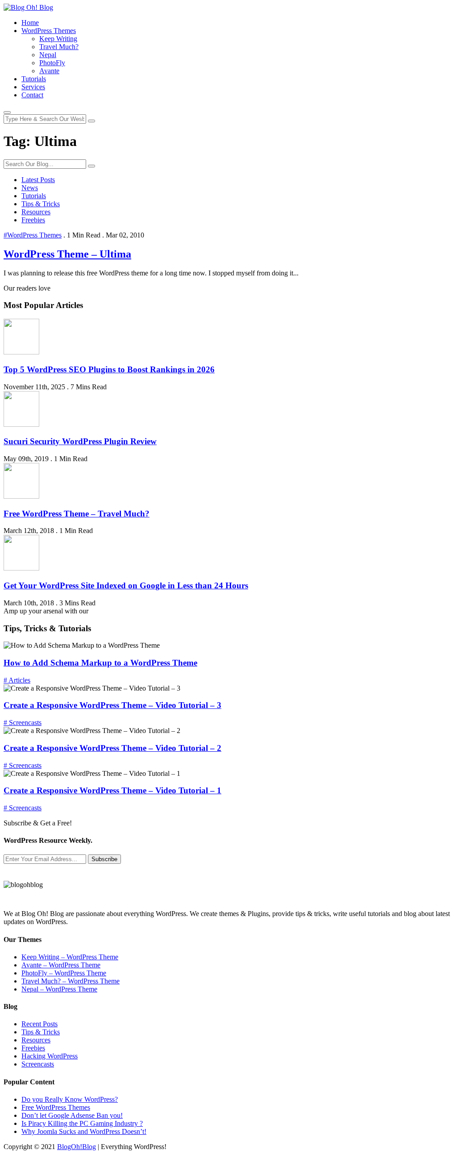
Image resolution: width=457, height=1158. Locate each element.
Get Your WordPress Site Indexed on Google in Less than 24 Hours (126, 585)
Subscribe (104, 859)
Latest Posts (38, 179)
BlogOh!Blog (76, 1146)
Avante (49, 71)
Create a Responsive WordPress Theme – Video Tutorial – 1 (112, 790)
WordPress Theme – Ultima (67, 254)
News (29, 188)
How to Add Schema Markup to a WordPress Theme (100, 662)
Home (30, 22)
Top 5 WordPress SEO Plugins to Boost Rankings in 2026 (109, 369)
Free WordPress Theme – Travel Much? (77, 513)
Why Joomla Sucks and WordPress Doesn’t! (83, 1131)
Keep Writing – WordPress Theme (69, 957)
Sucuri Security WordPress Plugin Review (80, 441)
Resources (35, 212)
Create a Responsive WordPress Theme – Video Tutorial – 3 (112, 705)
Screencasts (37, 1064)
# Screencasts (23, 722)
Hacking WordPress (49, 1056)
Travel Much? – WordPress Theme (70, 981)
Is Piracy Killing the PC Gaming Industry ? (82, 1123)
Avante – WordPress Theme (60, 965)
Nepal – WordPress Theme (59, 989)
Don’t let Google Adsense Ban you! (72, 1115)
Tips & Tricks (40, 204)
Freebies (33, 220)
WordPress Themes (48, 30)
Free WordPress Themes (55, 1107)
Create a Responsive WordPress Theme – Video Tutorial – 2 (112, 748)
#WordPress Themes (33, 235)
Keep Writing (58, 38)
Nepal (47, 54)
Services (33, 87)
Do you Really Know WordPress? (69, 1099)
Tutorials (33, 79)
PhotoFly (52, 63)
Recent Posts (39, 1024)
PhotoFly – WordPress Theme (63, 973)
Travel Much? (59, 46)
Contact (32, 95)
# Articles (17, 680)
